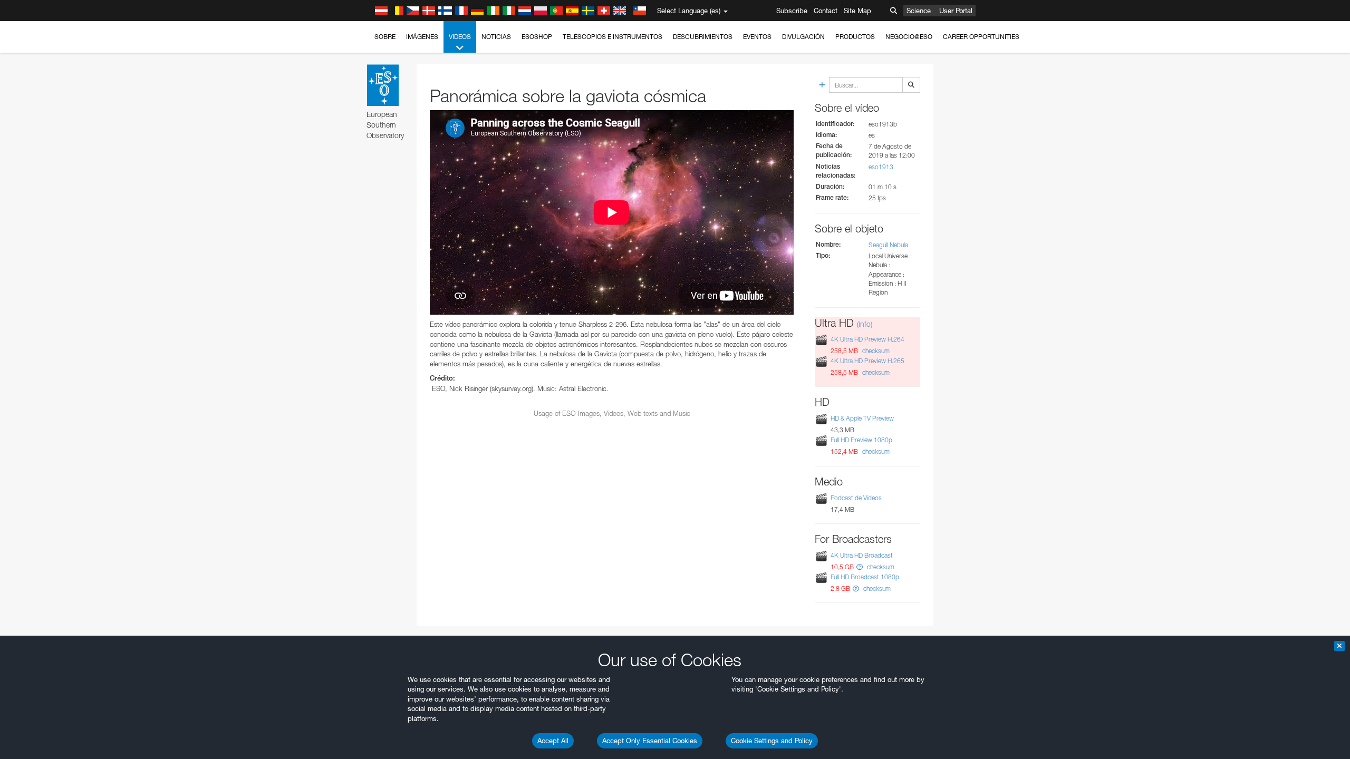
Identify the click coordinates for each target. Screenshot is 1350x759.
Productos (855, 37)
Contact (825, 10)
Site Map (857, 10)
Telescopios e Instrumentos (612, 37)
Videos (460, 37)
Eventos (757, 37)
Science (919, 10)
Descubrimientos (702, 37)
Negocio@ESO (908, 37)
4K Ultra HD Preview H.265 (867, 361)
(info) (864, 323)
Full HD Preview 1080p (861, 440)
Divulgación (803, 37)
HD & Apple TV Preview (862, 418)
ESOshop (537, 37)
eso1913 (881, 167)
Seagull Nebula (888, 245)
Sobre (385, 37)
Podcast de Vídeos (856, 498)
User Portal (955, 10)
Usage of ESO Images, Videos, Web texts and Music (612, 413)
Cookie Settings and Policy (772, 740)
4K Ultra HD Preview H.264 (867, 339)
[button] (859, 567)
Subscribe (791, 10)
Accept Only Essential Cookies (649, 740)
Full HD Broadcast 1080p (865, 577)
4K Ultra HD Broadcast (862, 555)
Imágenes (422, 37)
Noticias (496, 37)
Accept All (552, 740)
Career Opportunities (981, 37)
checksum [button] (875, 351)
